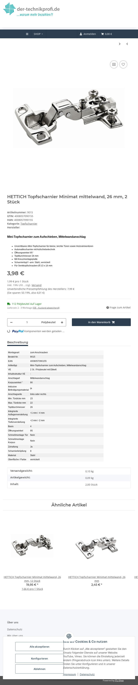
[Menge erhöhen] (62, 322)
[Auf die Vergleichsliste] (114, 64)
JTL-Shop (119, 680)
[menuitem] (38, 33)
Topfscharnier (28, 223)
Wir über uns (15, 635)
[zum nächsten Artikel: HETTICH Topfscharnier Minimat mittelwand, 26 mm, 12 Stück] (119, 44)
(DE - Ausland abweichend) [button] (46, 307)
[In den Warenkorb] (10, 54)
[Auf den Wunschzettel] (123, 64)
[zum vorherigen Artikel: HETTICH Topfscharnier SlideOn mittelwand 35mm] (127, 44)
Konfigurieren (39, 658)
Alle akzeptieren (39, 646)
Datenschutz (87, 674)
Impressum (69, 674)
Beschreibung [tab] (17, 342)
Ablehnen (39, 668)
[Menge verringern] (11, 322)
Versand (37, 285)
